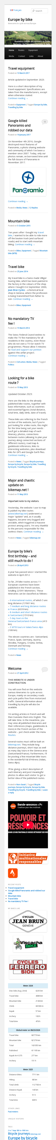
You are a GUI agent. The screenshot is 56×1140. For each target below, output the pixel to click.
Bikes (18, 250)
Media (11, 56)
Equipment (33, 50)
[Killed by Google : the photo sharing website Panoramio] (28, 181)
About (40, 56)
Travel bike (16, 267)
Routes (21, 50)
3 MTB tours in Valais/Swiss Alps (26, 627)
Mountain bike (19, 221)
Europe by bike (20, 19)
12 (45, 121)
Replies (33, 207)
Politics (11, 364)
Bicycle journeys (36, 461)
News (25, 207)
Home (11, 50)
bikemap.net (35, 538)
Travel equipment (21, 68)
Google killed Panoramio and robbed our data (20, 125)
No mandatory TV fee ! (18, 901)
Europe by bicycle (15, 464)
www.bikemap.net (18, 513)
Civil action (21, 362)
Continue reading (18, 98)
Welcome (15, 668)
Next (49, 38)
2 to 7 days (12, 1130)
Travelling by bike (15, 107)
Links (31, 56)
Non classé (21, 784)
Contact (21, 56)
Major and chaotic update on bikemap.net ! (21, 485)
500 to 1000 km (23, 1130)
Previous (6, 38)
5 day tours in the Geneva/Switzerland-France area (25, 620)
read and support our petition (26, 349)
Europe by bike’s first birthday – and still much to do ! (22, 556)
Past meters (13, 1111)
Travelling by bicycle (16, 790)
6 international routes (21, 600)
